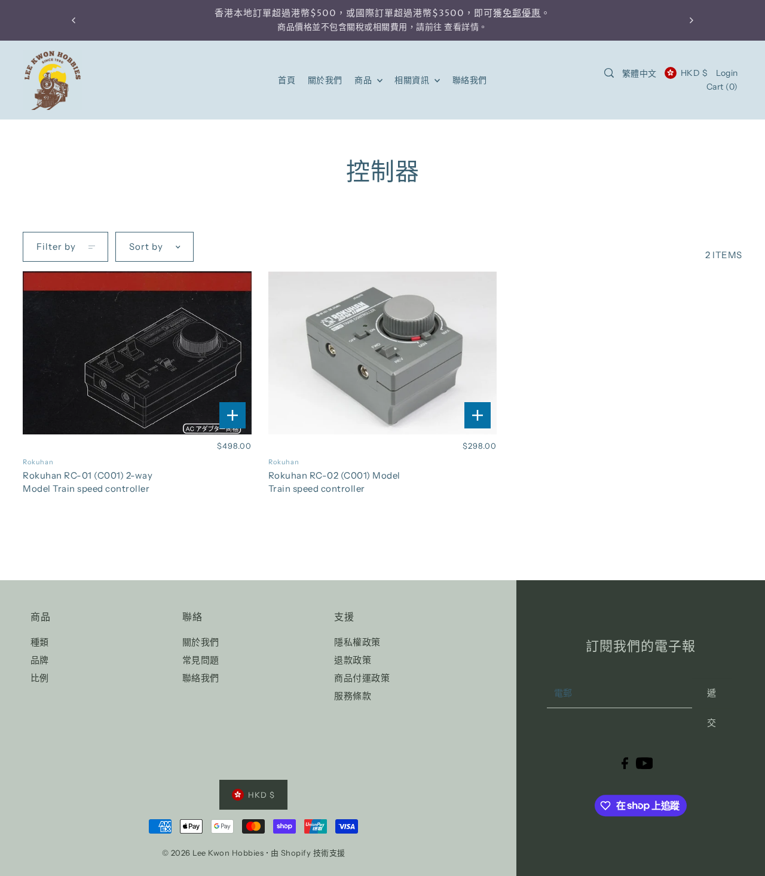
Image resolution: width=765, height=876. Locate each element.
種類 (39, 642)
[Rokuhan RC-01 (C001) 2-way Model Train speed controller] (137, 352)
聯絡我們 (200, 678)
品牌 (39, 660)
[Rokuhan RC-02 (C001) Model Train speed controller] (382, 352)
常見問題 (200, 660)
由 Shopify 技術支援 (308, 852)
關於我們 (200, 642)
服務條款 (352, 696)
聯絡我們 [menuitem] (469, 80)
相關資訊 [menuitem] (413, 80)
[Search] (609, 73)
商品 (364, 80)
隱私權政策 (357, 642)
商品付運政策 (362, 678)
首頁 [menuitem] (286, 80)
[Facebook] (625, 763)
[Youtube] (644, 763)
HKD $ (694, 73)
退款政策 (352, 660)
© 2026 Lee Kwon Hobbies (213, 852)
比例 (39, 678)
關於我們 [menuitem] (325, 80)
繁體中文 (639, 73)
